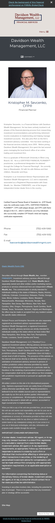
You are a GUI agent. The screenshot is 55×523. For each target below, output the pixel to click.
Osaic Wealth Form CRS (13, 266)
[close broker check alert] (51, 2)
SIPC (10, 278)
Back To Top (44, 514)
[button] (44, 32)
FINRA (5, 278)
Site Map (6, 505)
